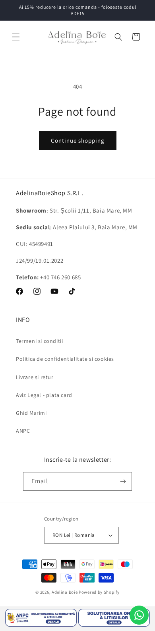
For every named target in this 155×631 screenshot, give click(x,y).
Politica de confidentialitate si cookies (65, 358)
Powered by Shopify (99, 592)
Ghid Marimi (31, 412)
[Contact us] (139, 615)
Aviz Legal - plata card (44, 395)
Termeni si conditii (39, 341)
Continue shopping (78, 140)
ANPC (23, 430)
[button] (16, 37)
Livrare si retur (35, 377)
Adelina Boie (65, 592)
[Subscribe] (123, 481)
